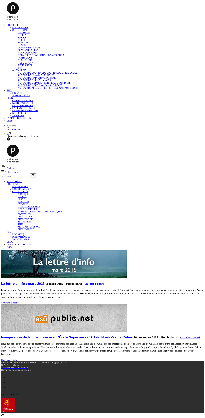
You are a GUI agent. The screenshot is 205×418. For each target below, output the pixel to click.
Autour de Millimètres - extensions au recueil (48, 88)
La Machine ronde (29, 48)
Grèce (22, 40)
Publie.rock (25, 63)
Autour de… (20, 70)
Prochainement (22, 189)
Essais (22, 37)
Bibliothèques (21, 237)
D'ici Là (22, 35)
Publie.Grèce (26, 229)
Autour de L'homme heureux (36, 75)
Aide (9, 120)
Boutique (13, 25)
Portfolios (25, 58)
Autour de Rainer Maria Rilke (37, 78)
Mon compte (14, 181)
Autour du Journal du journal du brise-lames (47, 73)
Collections (20, 30)
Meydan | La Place (29, 50)
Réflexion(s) (20, 113)
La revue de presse (24, 108)
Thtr (21, 68)
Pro (9, 90)
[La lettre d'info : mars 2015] (64, 300)
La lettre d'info (22, 105)
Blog (10, 98)
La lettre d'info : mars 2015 (22, 283)
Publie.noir (25, 60)
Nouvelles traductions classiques (41, 55)
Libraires (18, 93)
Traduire (18, 115)
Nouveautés (20, 27)
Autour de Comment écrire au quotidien (44, 83)
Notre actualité (23, 103)
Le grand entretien (25, 110)
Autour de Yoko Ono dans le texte (40, 85)
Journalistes (21, 95)
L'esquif (23, 45)
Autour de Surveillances (34, 80)
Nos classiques (28, 53)
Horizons (24, 42)
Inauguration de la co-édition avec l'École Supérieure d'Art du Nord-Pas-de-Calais (67, 337)
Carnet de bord (22, 100)
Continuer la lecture (9, 303)
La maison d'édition (19, 118)
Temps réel (25, 65)
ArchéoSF (24, 32)
